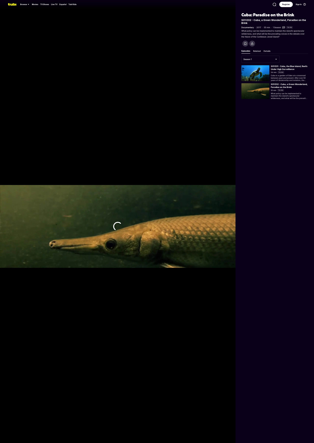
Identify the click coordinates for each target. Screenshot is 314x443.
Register (286, 4)
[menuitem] (25, 4)
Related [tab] (257, 51)
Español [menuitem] (62, 4)
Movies (35, 4)
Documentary (247, 27)
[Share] (252, 44)
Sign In (299, 4)
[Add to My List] (245, 44)
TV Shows (44, 4)
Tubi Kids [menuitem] (72, 4)
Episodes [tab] (245, 51)
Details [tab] (267, 51)
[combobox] (261, 59)
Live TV (54, 4)
